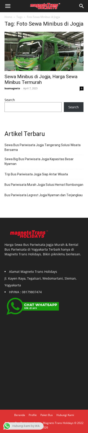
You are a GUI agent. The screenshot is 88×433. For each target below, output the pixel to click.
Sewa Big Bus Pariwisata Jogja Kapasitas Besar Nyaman (39, 161)
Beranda (19, 415)
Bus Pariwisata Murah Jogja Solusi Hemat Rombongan (44, 184)
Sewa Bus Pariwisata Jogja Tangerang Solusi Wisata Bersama (43, 147)
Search (10, 100)
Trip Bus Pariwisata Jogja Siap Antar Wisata (36, 174)
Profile (33, 415)
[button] (81, 6)
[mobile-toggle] (7, 6)
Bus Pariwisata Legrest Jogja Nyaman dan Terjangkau (44, 195)
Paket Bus (46, 415)
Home (8, 17)
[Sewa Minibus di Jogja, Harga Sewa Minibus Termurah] (44, 51)
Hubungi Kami (65, 415)
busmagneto (12, 88)
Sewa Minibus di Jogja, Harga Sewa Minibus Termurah (41, 79)
